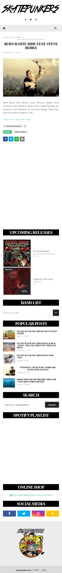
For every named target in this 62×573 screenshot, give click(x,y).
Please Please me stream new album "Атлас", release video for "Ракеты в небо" (36, 345)
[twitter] (30, 19)
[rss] (52, 514)
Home (5, 37)
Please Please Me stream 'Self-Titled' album (37, 332)
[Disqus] (31, 186)
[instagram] (35, 19)
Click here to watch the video (17, 119)
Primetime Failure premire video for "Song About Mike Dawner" (36, 380)
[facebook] (26, 19)
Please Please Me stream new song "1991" (35, 356)
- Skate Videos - (16, 37)
